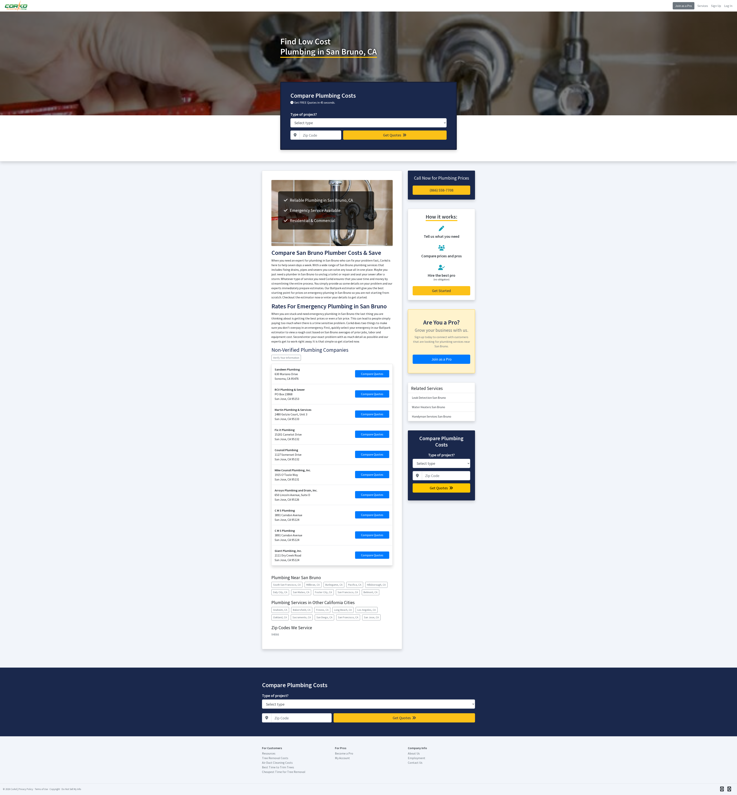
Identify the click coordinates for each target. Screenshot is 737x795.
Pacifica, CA (354, 584)
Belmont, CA (371, 592)
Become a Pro (344, 753)
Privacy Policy (26, 789)
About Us (414, 753)
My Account (342, 758)
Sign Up (716, 6)
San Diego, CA (324, 617)
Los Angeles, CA (366, 610)
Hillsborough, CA (376, 584)
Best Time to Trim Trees (278, 767)
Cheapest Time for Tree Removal (283, 772)
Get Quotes (392, 135)
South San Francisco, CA (287, 584)
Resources (268, 753)
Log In (728, 6)
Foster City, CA (323, 592)
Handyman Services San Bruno (431, 416)
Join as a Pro (683, 6)
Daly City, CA (280, 592)
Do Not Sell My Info (71, 789)
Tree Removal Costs (275, 758)
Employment (416, 758)
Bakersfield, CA (302, 610)
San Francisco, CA (348, 592)
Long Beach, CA (343, 610)
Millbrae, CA (313, 584)
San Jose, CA (371, 617)
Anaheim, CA (280, 610)
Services (702, 6)
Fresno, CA (322, 610)
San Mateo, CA (301, 592)
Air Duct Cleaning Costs (277, 762)
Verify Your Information (286, 357)
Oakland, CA (280, 617)
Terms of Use (41, 789)
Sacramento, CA (301, 617)
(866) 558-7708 (441, 190)
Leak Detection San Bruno (429, 398)
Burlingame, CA (334, 584)
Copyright (55, 789)
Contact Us (415, 762)
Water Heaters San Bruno (428, 407)
